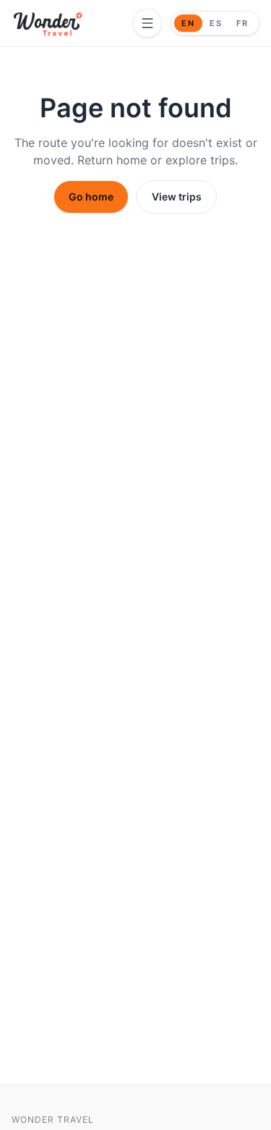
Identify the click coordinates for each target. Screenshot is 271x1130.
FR (242, 23)
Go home (91, 196)
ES (216, 23)
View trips (177, 196)
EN (188, 23)
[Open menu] (147, 23)
